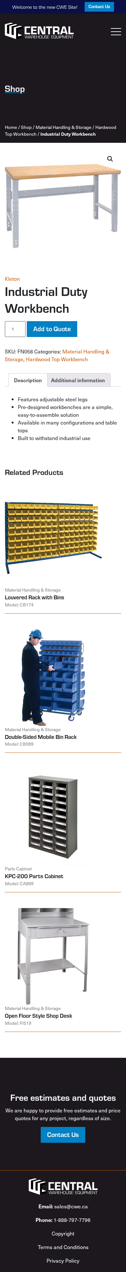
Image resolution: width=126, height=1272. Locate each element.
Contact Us (99, 6)
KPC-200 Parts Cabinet (34, 876)
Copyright (63, 1233)
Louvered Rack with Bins (34, 597)
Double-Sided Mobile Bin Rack (41, 737)
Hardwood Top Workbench (57, 359)
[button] (110, 159)
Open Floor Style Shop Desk (38, 1015)
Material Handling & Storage (63, 127)
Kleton (12, 278)
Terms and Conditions (63, 1247)
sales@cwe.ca (63, 1206)
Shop (26, 127)
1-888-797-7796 (63, 1220)
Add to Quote (52, 328)
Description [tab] (28, 380)
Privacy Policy (63, 1260)
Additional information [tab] (78, 380)
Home (11, 127)
